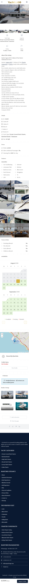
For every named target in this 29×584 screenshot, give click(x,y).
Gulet (3, 509)
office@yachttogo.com (8, 563)
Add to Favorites (15, 417)
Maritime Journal (6, 482)
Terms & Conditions (6, 490)
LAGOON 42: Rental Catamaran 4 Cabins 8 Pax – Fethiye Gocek (20, 404)
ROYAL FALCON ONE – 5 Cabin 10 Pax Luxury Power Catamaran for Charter (6, 404)
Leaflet (20, 352)
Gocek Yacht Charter (7, 535)
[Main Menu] (2, 2)
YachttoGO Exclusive (7, 477)
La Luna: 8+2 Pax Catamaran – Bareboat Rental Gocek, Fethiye (6, 393)
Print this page (15, 421)
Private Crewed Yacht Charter (9, 454)
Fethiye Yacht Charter (7, 540)
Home (3, 475)
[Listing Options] (10, 395)
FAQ (3, 487)
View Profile (14, 368)
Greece (11, 64)
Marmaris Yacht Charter (7, 537)
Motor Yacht (5, 511)
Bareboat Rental (5, 456)
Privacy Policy (5, 493)
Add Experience (6, 485)
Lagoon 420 (9, 62)
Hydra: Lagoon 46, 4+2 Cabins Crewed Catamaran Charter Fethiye (20, 391)
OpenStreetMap (24, 352)
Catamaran (4, 514)
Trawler (4, 517)
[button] (14, 340)
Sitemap (4, 500)
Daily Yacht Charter (6, 459)
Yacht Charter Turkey (7, 530)
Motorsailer (4, 522)
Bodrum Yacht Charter (7, 532)
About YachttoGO (6, 495)
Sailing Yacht (5, 519)
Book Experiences (6, 480)
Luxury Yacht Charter (7, 464)
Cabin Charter (5, 467)
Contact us (4, 498)
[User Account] (27, 2)
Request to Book (22, 581)
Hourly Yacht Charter (7, 462)
